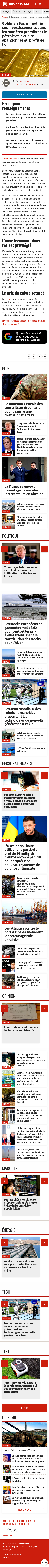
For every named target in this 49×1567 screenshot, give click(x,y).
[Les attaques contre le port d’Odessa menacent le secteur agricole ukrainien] (24, 900)
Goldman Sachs (9, 158)
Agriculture (7, 922)
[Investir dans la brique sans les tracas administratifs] (21, 1004)
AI (4, 970)
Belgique (6, 11)
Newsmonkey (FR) (30, 1546)
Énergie (5, 511)
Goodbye (7, 1549)
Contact (7, 1521)
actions (6, 1194)
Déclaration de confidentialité (17, 1524)
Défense (6, 398)
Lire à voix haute (24, 94)
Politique (28, 11)
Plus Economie (32, 1508)
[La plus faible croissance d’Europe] (24, 1423)
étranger (6, 527)
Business (6, 454)
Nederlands (7, 1535)
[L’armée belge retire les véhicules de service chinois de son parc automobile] (7, 1487)
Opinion (6, 1022)
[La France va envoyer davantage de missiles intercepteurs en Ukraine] (24, 458)
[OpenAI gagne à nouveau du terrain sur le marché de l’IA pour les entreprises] (8, 960)
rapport (8, 299)
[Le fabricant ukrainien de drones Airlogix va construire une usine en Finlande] (8, 731)
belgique (6, 1445)
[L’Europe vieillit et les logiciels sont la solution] (7, 1477)
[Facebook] (5, 1529)
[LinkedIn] (15, 1529)
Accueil (4, 16)
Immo (5, 1123)
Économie (17, 11)
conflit (6, 433)
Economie (6, 75)
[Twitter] (10, 1529)
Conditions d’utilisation (24, 1521)
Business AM (24, 81)
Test (5, 1378)
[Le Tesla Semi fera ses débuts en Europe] (8, 745)
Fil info (38, 11)
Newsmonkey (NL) (11, 1546)
